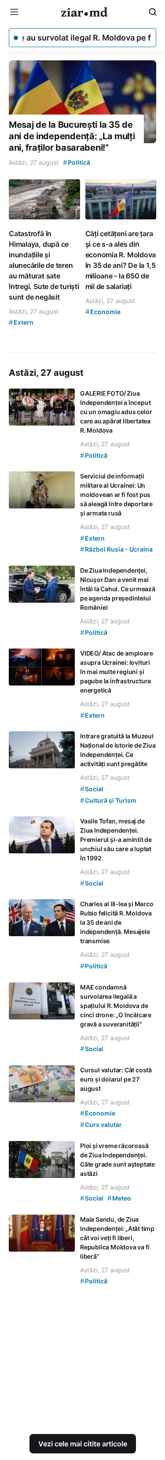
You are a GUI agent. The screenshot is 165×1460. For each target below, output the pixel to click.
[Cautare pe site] (152, 12)
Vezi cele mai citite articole (82, 1443)
